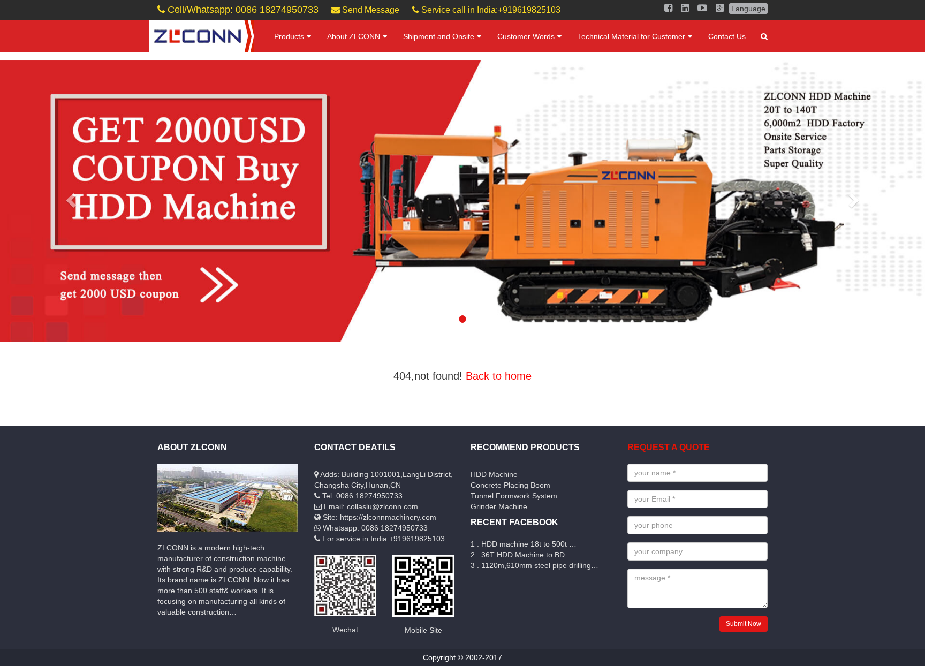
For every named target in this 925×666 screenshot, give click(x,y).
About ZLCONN (353, 36)
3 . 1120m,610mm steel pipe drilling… (534, 565)
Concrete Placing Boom (510, 485)
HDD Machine (494, 474)
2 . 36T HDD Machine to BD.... (522, 554)
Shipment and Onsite (438, 36)
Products (289, 36)
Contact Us (727, 36)
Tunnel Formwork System (514, 495)
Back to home (499, 376)
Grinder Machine (499, 506)
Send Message (369, 9)
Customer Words (526, 36)
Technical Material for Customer (631, 36)
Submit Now (743, 623)
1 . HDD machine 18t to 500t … (524, 544)
